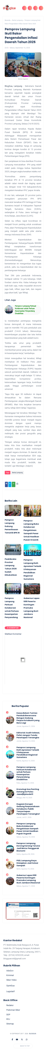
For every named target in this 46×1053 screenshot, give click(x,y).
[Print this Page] (17, 484)
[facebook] (12, 1039)
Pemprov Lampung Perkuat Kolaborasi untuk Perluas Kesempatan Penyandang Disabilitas (25, 310)
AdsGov (9, 970)
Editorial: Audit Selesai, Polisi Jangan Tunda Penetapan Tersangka (28, 735)
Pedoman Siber (13, 1010)
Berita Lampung (17, 20)
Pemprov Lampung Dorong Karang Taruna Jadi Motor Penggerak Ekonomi (28, 847)
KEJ (8, 1019)
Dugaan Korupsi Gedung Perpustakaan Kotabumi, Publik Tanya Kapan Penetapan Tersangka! (28, 809)
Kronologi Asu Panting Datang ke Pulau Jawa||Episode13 (28, 791)
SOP (8, 1014)
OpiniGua (10, 985)
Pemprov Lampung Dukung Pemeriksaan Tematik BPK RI (12, 526)
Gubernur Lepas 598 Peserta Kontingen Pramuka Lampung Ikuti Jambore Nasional (31, 608)
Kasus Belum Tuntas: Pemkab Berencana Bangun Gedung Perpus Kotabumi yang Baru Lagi (28, 718)
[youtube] (17, 1039)
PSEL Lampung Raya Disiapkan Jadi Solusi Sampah (27, 863)
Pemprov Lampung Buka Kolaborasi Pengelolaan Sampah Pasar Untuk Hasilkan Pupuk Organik (31, 530)
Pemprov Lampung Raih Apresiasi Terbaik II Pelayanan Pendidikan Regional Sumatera (32, 569)
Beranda (7, 20)
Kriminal (10, 975)
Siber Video (11, 980)
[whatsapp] (26, 1039)
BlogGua (32, 1033)
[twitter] (22, 1039)
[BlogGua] (9, 8)
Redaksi (9, 1005)
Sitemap (10, 1023)
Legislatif (10, 991)
